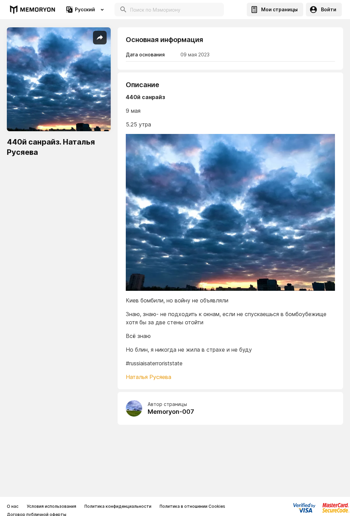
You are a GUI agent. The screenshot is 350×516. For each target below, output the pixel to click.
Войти (328, 9)
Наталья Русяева (148, 377)
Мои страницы (279, 9)
